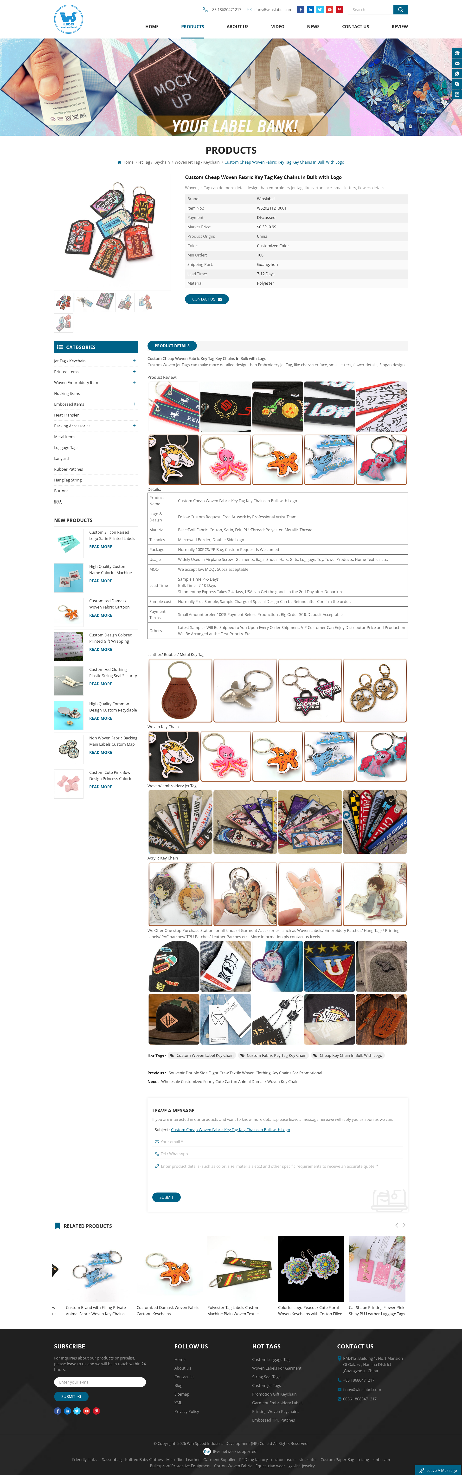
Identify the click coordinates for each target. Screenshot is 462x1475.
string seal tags (266, 1376)
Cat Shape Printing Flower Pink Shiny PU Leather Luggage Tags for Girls (297, 1311)
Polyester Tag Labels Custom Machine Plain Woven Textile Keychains (151, 1311)
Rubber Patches (68, 469)
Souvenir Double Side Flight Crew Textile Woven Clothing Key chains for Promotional (245, 1073)
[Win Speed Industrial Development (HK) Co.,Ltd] (68, 19)
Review (400, 26)
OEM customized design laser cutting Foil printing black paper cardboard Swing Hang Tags (366, 1311)
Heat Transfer (66, 415)
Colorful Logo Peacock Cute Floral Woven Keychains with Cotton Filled (228, 1310)
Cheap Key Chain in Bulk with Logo (351, 1055)
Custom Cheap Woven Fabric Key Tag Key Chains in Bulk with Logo (230, 1129)
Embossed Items (69, 404)
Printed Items (66, 371)
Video (277, 26)
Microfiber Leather (183, 1459)
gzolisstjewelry (302, 1466)
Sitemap (181, 1394)
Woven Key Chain (163, 726)
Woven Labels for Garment (277, 1368)
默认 (58, 501)
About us (238, 26)
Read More (100, 546)
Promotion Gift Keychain (274, 1394)
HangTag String (68, 480)
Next (404, 1225)
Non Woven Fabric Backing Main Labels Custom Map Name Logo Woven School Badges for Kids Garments (113, 741)
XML (178, 1402)
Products (192, 26)
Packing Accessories (72, 426)
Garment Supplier (219, 1459)
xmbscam (381, 1459)
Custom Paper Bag (337, 1459)
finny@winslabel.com (273, 9)
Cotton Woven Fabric (233, 1466)
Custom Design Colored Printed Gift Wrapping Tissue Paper (110, 638)
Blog (178, 1385)
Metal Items (64, 436)
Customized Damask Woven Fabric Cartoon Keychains (109, 604)
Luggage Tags (66, 447)
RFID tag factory (253, 1459)
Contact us (355, 26)
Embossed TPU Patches (273, 1420)
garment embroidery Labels (277, 1402)
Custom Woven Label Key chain (205, 1055)
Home (152, 26)
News (313, 26)
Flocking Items (67, 393)
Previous (396, 1225)
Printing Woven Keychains (275, 1411)
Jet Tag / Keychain (154, 162)
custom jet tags (266, 1385)
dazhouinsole (283, 1459)
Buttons (61, 491)
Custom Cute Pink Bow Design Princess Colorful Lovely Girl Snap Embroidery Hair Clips (111, 776)
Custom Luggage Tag (271, 1359)
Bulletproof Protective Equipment (180, 1466)
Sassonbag (112, 1459)
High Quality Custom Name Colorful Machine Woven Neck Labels (110, 570)
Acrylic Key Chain (163, 858)
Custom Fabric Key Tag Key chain (277, 1055)
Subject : (222, 1129)
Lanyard (61, 458)
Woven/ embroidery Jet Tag (172, 786)
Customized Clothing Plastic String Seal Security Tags (113, 673)
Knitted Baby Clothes (144, 1459)
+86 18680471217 (225, 9)
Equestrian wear (270, 1466)
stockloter (308, 1459)
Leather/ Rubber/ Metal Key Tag (176, 654)
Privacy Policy (186, 1411)
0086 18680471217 (360, 1399)
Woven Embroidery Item (76, 382)
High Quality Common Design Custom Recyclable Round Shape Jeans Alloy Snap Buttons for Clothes (113, 707)
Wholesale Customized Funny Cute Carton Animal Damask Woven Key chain (230, 1081)
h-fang (363, 1459)
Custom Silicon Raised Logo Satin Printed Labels (112, 535)
